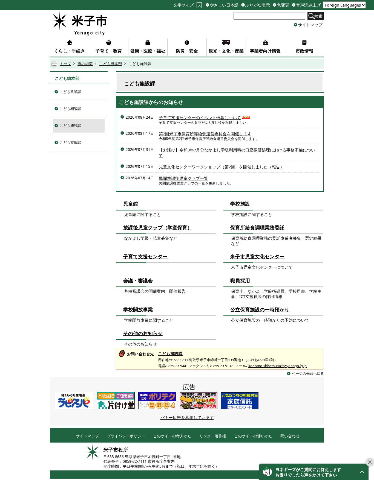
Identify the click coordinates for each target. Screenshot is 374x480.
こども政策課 (70, 91)
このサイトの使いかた (253, 436)
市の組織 (85, 63)
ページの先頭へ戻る (308, 373)
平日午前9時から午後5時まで (148, 466)
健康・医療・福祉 (147, 51)
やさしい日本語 (224, 5)
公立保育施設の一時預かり (259, 309)
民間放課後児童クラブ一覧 (183, 178)
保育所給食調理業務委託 (257, 227)
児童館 (130, 203)
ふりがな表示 (257, 5)
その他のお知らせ (143, 333)
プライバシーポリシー (126, 436)
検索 (318, 16)
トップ (65, 63)
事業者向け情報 (265, 51)
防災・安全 (187, 51)
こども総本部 (110, 63)
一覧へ (301, 100)
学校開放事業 (138, 309)
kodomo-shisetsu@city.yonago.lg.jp (277, 365)
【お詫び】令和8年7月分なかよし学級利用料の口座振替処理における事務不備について (237, 152)
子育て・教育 (109, 51)
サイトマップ (310, 24)
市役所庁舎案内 (161, 461)
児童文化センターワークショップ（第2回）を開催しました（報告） (221, 166)
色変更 (283, 5)
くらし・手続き (69, 51)
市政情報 (304, 51)
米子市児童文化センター (257, 256)
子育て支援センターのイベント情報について (200, 117)
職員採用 (240, 280)
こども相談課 (70, 108)
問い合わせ (290, 436)
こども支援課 (70, 142)
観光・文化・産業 (226, 51)
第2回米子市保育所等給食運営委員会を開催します (205, 133)
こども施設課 (70, 125)
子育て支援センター (145, 256)
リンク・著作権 (212, 436)
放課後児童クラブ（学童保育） (157, 227)
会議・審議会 (138, 280)
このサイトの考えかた (172, 436)
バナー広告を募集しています (187, 417)
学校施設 (240, 203)
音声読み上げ (308, 5)
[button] (314, 472)
